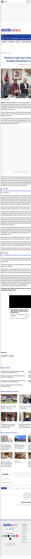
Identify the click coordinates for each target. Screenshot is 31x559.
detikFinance (25, 531)
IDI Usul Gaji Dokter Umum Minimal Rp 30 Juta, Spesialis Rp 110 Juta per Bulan (6, 447)
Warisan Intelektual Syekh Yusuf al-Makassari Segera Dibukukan (12, 385)
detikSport (24, 536)
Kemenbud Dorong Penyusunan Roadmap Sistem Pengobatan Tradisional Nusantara (13, 381)
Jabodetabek (14, 38)
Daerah (18, 41)
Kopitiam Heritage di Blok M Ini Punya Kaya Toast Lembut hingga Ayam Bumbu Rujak (6, 464)
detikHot (24, 534)
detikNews (3, 53)
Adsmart (4, 41)
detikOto (24, 540)
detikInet (24, 532)
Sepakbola (24, 538)
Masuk (28, 1)
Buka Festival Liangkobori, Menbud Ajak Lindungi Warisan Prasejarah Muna (13, 376)
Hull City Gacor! (18, 462)
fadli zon (11, 355)
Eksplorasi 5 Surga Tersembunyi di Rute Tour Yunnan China (20, 447)
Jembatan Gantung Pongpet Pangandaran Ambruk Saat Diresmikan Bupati (8, 426)
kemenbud (4, 355)
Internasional (23, 38)
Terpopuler (11, 41)
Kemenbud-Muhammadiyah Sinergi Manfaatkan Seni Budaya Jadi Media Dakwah (12, 372)
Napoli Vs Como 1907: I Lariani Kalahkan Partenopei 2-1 (8, 407)
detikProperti (25, 542)
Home (3, 38)
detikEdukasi (25, 529)
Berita (8, 38)
